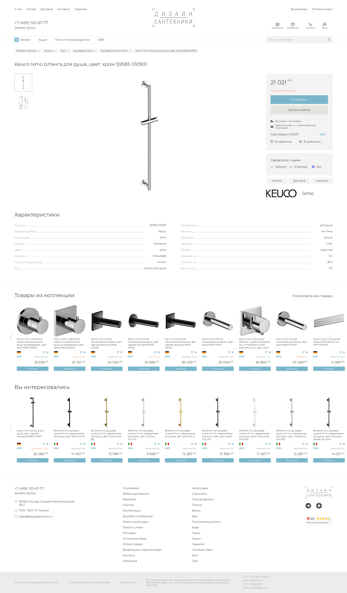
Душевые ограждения (138, 516)
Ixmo (308, 193)
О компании (131, 488)
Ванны (196, 510)
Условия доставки (135, 538)
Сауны (196, 533)
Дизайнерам (299, 9)
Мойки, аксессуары (136, 521)
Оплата (31, 9)
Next (329, 337)
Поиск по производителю (72, 39)
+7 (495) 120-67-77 (31, 23)
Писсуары (129, 533)
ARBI (101, 39)
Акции (42, 39)
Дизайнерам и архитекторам (142, 549)
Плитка (197, 505)
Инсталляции (132, 510)
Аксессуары (200, 488)
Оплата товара (132, 544)
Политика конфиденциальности (36, 582)
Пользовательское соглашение (89, 582)
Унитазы (128, 505)
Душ (195, 516)
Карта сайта (129, 582)
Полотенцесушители (206, 521)
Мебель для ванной (136, 493)
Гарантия (80, 9)
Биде (195, 527)
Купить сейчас (299, 110)
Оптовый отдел (322, 9)
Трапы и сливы (133, 527)
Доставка (46, 9)
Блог (195, 555)
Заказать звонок (25, 27)
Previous (11, 337)
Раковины (129, 499)
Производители (203, 499)
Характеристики (36, 214)
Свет (195, 561)
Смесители (199, 493)
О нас (18, 9)
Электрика (130, 561)
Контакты (63, 9)
